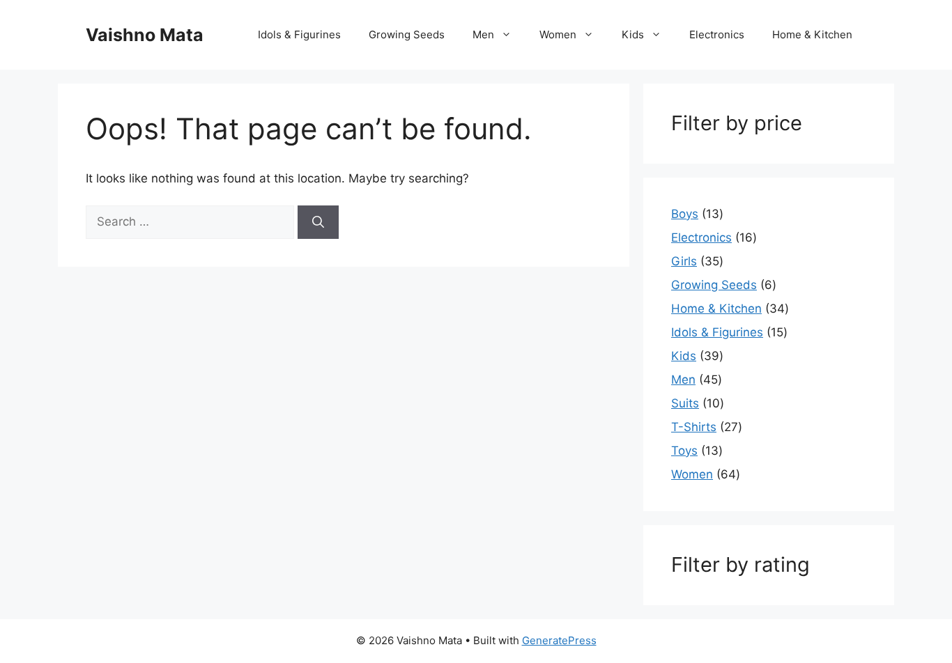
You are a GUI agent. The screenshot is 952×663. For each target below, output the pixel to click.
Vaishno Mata (145, 34)
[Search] (318, 222)
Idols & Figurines (299, 34)
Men (483, 34)
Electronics (716, 34)
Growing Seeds (407, 34)
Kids (633, 34)
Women (557, 34)
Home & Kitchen (812, 34)
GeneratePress (559, 640)
